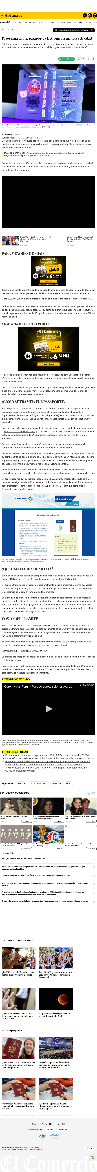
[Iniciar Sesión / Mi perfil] (95, 15)
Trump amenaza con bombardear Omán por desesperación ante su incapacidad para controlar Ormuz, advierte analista (45, 884)
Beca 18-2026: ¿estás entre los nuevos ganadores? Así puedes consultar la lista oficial (55, 975)
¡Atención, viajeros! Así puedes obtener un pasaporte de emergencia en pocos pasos (55, 1106)
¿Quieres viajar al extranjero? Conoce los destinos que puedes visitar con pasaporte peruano (18, 1065)
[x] (46, 1124)
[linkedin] (59, 1124)
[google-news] (63, 1124)
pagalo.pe (37, 636)
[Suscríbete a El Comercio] (89, 15)
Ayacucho (32, 22)
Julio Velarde (77, 22)
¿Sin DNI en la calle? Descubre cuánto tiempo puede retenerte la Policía (18, 973)
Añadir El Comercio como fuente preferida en (74, 30)
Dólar (63, 22)
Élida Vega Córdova (12, 135)
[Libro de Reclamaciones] (54, 1136)
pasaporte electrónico (38, 783)
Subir (88, 1148)
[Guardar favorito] (88, 59)
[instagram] (50, 1124)
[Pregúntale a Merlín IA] (92, 1157)
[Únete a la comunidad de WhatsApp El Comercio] (66, 59)
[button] (48, 709)
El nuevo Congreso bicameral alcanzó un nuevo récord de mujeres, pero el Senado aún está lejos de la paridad (45, 901)
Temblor (18, 22)
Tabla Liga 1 (42, 22)
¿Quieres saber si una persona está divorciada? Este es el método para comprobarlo (17, 1016)
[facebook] (42, 1124)
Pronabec (87, 22)
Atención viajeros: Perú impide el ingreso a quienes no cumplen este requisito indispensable (54, 1065)
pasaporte (21, 783)
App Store (50, 1129)
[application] (48, 709)
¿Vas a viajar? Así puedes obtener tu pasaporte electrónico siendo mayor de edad (18, 1106)
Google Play (63, 1129)
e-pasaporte (56, 783)
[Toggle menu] (2, 15)
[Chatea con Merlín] (85, 15)
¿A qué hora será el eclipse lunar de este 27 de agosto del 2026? (54, 1014)
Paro (69, 22)
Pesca (25, 22)
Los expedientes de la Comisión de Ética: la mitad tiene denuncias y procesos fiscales (36, 875)
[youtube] (54, 1124)
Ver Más (69, 783)
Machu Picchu (54, 22)
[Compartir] (93, 59)
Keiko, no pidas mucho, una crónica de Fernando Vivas (23, 859)
